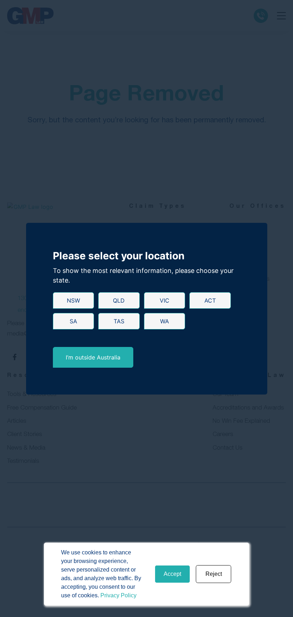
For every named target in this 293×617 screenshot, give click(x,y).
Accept (172, 574)
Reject (213, 574)
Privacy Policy (118, 595)
